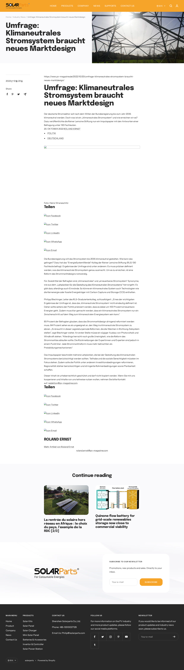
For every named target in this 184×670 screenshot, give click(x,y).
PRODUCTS (67, 5)
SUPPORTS (110, 5)
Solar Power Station (33, 648)
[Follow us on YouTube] (126, 637)
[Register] (174, 637)
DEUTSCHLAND (55, 138)
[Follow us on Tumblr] (95, 645)
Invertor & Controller (33, 644)
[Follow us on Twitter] (103, 637)
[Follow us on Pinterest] (118, 637)
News (8, 635)
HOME (53, 5)
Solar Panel (28, 625)
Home (8, 17)
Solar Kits (27, 621)
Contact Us (11, 639)
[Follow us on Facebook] (95, 637)
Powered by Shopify (46, 660)
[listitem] (7, 94)
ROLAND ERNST (72, 128)
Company (11, 630)
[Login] (177, 6)
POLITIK (51, 133)
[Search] (171, 6)
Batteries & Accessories (34, 639)
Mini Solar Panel (31, 635)
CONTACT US (127, 5)
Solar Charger (30, 630)
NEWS (96, 5)
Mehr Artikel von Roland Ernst (59, 446)
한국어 (160, 6)
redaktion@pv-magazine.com (62, 383)
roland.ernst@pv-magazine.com (92, 450)
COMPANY (83, 5)
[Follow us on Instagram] (110, 637)
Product (10, 625)
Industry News (19, 17)
